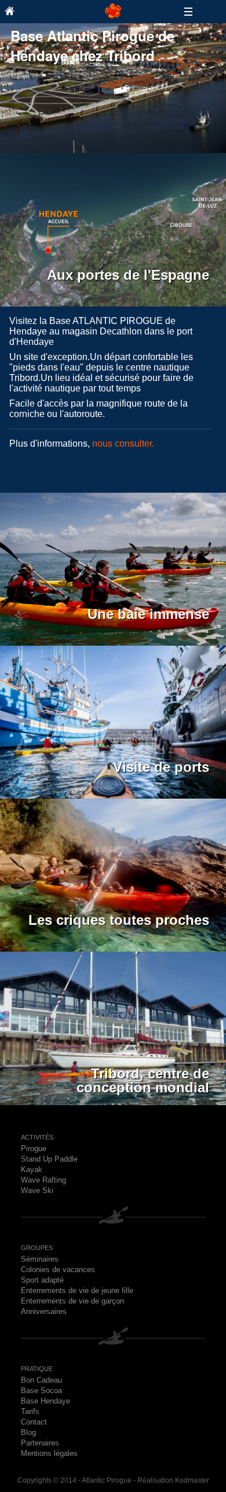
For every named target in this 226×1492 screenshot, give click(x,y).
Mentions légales (49, 1453)
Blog (28, 1432)
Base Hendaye (45, 1401)
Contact (34, 1422)
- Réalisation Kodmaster (170, 1480)
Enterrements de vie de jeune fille (77, 1290)
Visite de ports (161, 767)
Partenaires (40, 1442)
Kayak (31, 1169)
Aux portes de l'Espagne (128, 275)
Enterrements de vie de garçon (72, 1301)
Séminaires (40, 1259)
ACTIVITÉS (37, 1137)
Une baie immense (148, 614)
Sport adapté (42, 1280)
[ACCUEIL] (53, 10)
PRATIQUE (37, 1368)
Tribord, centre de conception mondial (142, 1075)
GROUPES (37, 1247)
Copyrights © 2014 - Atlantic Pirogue (74, 1480)
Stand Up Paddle (49, 1159)
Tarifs (30, 1411)
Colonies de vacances (58, 1269)
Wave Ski (37, 1190)
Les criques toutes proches (118, 920)
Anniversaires (44, 1311)
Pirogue (33, 1148)
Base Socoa (41, 1390)
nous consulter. (123, 443)
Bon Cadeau (41, 1380)
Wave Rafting (43, 1180)
